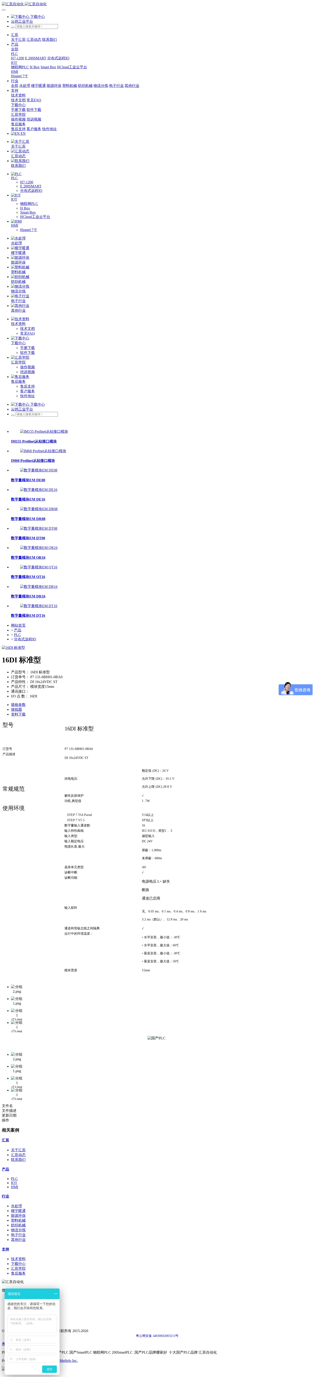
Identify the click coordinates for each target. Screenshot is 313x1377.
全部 (14, 49)
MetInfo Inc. (69, 1361)
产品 (17, 630)
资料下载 (18, 714)
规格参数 (18, 705)
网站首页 (18, 625)
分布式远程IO (25, 639)
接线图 (16, 709)
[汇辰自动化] (156, 4)
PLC (17, 635)
